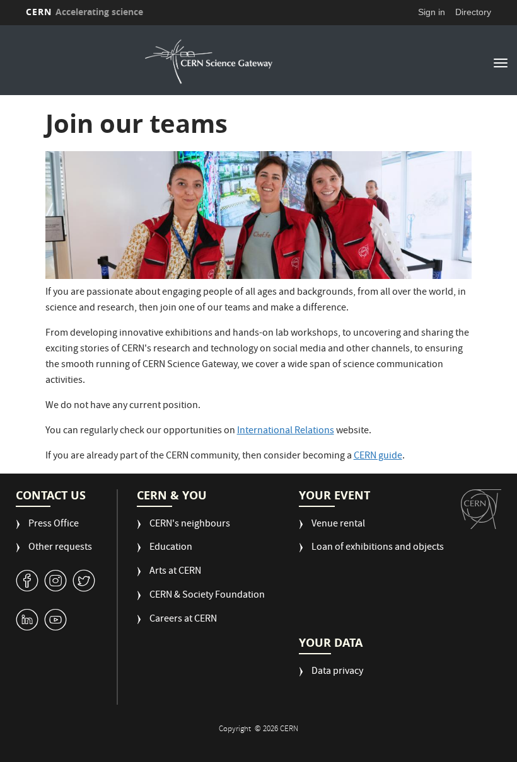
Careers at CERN (183, 620)
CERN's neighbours (189, 525)
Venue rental (338, 525)
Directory (473, 12)
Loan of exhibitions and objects (377, 548)
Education (170, 548)
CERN (84, 12)
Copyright (236, 730)
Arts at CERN (175, 572)
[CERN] (481, 509)
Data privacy (337, 672)
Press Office (53, 525)
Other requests (60, 548)
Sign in (431, 12)
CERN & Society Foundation (207, 596)
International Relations (285, 431)
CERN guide (378, 456)
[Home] (209, 62)
